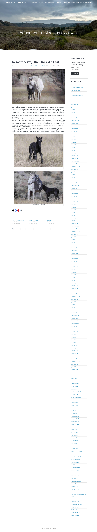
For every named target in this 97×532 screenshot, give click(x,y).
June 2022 (73, 239)
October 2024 (74, 164)
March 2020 (74, 312)
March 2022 (74, 247)
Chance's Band (75, 421)
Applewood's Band (76, 392)
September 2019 (75, 329)
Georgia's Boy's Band (76, 451)
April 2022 (73, 245)
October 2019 (74, 326)
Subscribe (75, 73)
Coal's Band (74, 429)
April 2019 (73, 342)
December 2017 (75, 369)
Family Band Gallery (37, 2)
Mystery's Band (75, 470)
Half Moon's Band (75, 465)
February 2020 (75, 315)
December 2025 (75, 126)
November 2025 (75, 128)
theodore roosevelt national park (41, 228)
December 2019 (75, 321)
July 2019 (73, 334)
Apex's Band (74, 389)
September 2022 (75, 231)
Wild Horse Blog (49, 2)
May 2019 (73, 340)
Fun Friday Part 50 (75, 84)
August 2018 (74, 364)
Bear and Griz (50, 220)
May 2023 (73, 210)
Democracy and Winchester (18, 220)
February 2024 (75, 185)
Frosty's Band (74, 448)
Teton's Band (74, 492)
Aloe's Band (74, 378)
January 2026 (74, 123)
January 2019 (74, 350)
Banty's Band (74, 402)
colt (15, 228)
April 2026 (73, 115)
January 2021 (74, 285)
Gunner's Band (75, 462)
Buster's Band (74, 413)
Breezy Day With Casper (77, 87)
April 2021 (73, 277)
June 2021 (73, 272)
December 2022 (75, 223)
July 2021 (73, 269)
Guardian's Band (75, 459)
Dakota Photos (15, 3)
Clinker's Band (75, 424)
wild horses (61, 228)
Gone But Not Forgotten (83, 2)
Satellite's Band (75, 484)
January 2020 (74, 318)
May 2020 (73, 307)
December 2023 (75, 191)
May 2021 (73, 275)
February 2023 (75, 218)
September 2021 (75, 264)
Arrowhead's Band (76, 397)
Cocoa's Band (74, 432)
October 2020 (74, 293)
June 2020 (73, 304)
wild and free (54, 228)
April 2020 (73, 310)
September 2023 (75, 199)
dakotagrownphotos (18, 66)
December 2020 (75, 288)
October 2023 (74, 196)
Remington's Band (76, 481)
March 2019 (74, 345)
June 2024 (73, 174)
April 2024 (73, 180)
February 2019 (75, 348)
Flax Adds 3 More (75, 90)
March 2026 (74, 117)
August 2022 (74, 234)
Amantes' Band (75, 381)
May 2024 (73, 177)
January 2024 (74, 188)
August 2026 (74, 104)
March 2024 (74, 182)
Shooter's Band (75, 486)
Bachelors (73, 400)
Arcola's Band (74, 394)
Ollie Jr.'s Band (75, 473)
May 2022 (73, 242)
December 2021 (75, 256)
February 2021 (75, 283)
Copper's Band (75, 438)
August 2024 (74, 169)
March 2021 (74, 280)
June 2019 (73, 337)
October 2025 (74, 131)
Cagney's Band (75, 416)
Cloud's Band (74, 427)
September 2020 (75, 296)
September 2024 (75, 166)
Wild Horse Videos (69, 2)
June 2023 (73, 207)
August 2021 (74, 266)
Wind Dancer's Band (76, 512)
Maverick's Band (75, 467)
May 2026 (73, 112)
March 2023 (74, 215)
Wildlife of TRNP (75, 507)
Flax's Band (74, 443)
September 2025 (75, 134)
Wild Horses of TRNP (39, 66)
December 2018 (75, 353)
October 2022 (74, 229)
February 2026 (75, 120)
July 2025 (73, 139)
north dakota (29, 228)
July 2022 (73, 237)
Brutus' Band (74, 410)
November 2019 (75, 323)
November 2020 (75, 291)
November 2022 (75, 226)
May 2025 (73, 145)
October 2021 (74, 261)
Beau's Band (74, 405)
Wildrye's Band (75, 510)
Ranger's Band (75, 475)
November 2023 (75, 193)
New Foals (58, 2)
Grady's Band (74, 454)
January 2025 (74, 155)
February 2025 (75, 153)
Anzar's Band (74, 386)
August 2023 (74, 201)
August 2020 (74, 299)
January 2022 (74, 253)
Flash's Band (74, 440)
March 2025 (74, 150)
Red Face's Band (75, 478)
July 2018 (73, 367)
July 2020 (73, 302)
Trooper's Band (75, 501)
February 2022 (75, 250)
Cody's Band (74, 435)
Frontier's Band (75, 446)
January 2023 (74, 220)
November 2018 (75, 356)
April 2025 (73, 147)
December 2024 (75, 158)
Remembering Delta (76, 93)
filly (19, 228)
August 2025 (74, 136)
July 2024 (73, 172)
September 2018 (75, 361)
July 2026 (73, 107)
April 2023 (73, 212)
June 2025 (73, 142)
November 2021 (75, 258)
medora (23, 228)
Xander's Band (75, 515)
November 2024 (75, 161)
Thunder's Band (75, 499)
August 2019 (74, 331)
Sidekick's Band (30, 66)
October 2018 (74, 358)
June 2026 (73, 109)
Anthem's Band (75, 383)
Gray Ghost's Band (76, 457)
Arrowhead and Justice (77, 95)
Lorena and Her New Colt (34, 220)
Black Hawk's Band (76, 408)
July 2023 (73, 204)
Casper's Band (75, 419)
